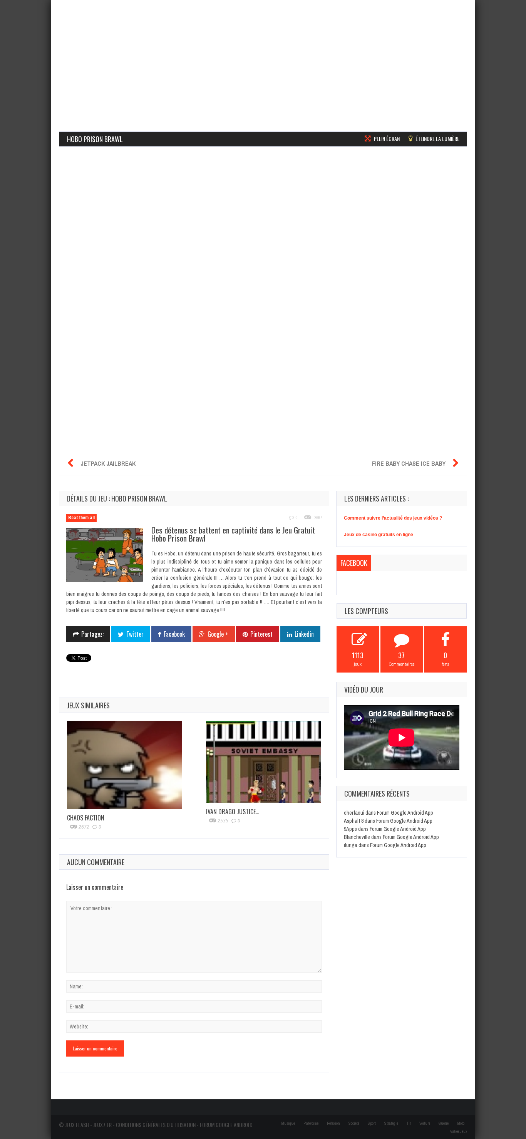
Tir (409, 1123)
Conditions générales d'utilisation (156, 1125)
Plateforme (310, 1123)
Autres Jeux (458, 1131)
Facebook (353, 563)
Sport (372, 1123)
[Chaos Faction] (124, 765)
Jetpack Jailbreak (108, 463)
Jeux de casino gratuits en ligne (378, 534)
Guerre (444, 1123)
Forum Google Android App (405, 812)
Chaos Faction (85, 817)
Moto (460, 1123)
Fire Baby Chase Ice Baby (409, 463)
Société (353, 1123)
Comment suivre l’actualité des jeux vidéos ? (393, 518)
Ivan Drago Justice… (232, 811)
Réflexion (333, 1123)
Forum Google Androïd (226, 1125)
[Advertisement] (263, 54)
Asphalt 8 (354, 820)
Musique (288, 1123)
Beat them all (81, 518)
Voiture (424, 1123)
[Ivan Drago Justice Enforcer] (263, 762)
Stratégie (391, 1123)
